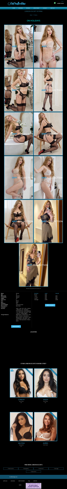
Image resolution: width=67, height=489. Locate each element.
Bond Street (18, 305)
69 (22, 309)
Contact (45, 8)
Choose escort (41, 468)
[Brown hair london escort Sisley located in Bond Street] (45, 383)
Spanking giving (27, 310)
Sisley (45, 399)
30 (16, 294)
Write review (21, 481)
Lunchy (21, 399)
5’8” (16, 298)
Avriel (45, 443)
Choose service (33, 471)
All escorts (21, 316)
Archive (35, 481)
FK (17, 312)
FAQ (29, 481)
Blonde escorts (25, 314)
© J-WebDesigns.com (13, 476)
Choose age (56, 468)
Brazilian (18, 295)
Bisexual (17, 297)
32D (17, 303)
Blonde (17, 300)
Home (13, 8)
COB (20, 308)
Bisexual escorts (19, 317)
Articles (53, 8)
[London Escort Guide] (33, 488)
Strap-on (18, 313)
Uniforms (29, 308)
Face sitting (21, 312)
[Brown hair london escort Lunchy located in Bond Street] (21, 383)
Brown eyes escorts (22, 319)
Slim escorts (25, 318)
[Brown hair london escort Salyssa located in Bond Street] (21, 426)
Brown (17, 302)
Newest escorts (18, 314)
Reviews (28, 8)
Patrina (35, 15)
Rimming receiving (19, 310)
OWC (30, 312)
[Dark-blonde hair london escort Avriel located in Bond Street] (45, 426)
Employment (36, 8)
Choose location (11, 468)
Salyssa (21, 443)
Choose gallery (26, 468)
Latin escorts (25, 317)
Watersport (19, 309)
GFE (23, 308)
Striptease (26, 309)
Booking (21, 8)
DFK (25, 308)
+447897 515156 (60, 3)
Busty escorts (26, 316)
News (20, 485)
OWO (17, 308)
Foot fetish (26, 312)
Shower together (24, 313)
